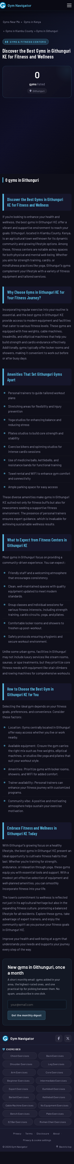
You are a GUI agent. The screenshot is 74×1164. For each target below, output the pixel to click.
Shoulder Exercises (21, 1064)
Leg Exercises (56, 1064)
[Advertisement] (37, 133)
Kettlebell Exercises (54, 1097)
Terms (29, 1133)
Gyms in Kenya (32, 22)
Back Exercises (55, 1055)
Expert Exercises (18, 1088)
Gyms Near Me (11, 22)
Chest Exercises (19, 1055)
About (56, 1133)
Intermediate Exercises (53, 1080)
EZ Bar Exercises (17, 1121)
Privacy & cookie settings (37, 1140)
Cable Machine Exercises (20, 1105)
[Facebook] (58, 1038)
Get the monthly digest (27, 1015)
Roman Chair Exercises (53, 1121)
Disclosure (43, 1133)
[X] (68, 1038)
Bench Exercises (20, 1113)
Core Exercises (54, 1072)
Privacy (17, 1133)
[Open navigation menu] (69, 5)
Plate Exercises (55, 1113)
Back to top (65, 1146)
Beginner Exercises (18, 1080)
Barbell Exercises (19, 1097)
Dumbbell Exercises (53, 1088)
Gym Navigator (22, 1038)
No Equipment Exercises (54, 1105)
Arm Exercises (19, 1072)
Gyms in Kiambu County (19, 31)
